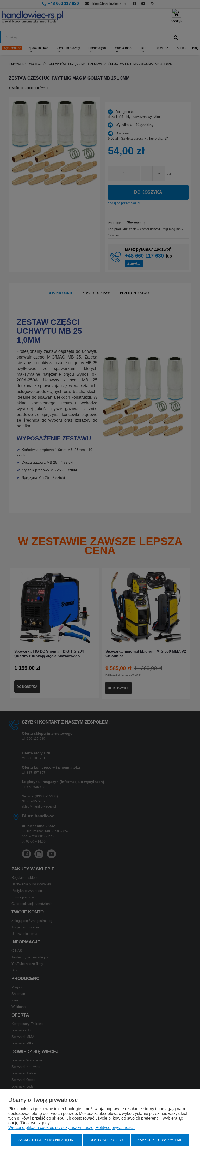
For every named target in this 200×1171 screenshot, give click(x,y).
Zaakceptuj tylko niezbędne (47, 1140)
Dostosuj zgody (106, 1140)
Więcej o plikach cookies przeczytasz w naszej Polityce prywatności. (71, 1127)
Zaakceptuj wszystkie (160, 1140)
